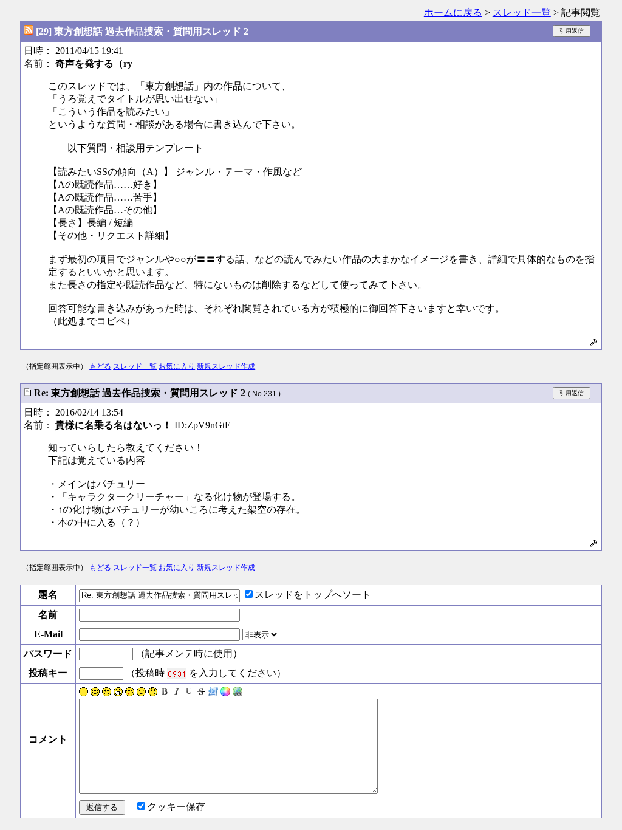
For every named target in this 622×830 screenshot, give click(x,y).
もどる (100, 366)
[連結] (237, 693)
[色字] (225, 693)
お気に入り (177, 366)
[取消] (201, 693)
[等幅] (213, 693)
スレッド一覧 (522, 12)
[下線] (189, 693)
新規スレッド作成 (226, 366)
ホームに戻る (453, 12)
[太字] (164, 693)
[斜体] (177, 693)
